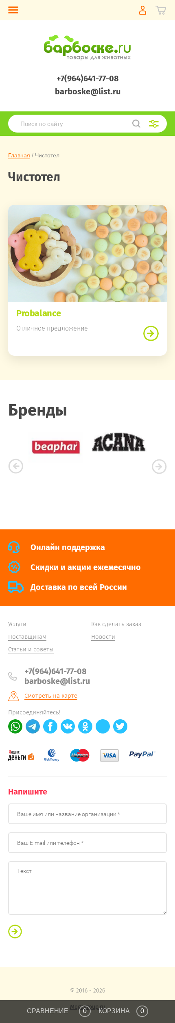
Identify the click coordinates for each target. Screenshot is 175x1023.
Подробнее (151, 333)
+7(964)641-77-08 (88, 78)
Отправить (15, 931)
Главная (19, 155)
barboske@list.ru (87, 91)
